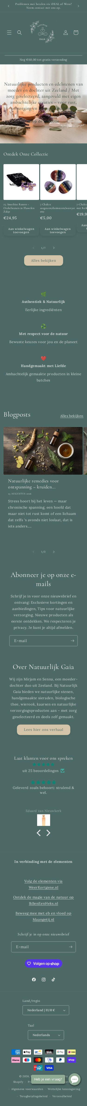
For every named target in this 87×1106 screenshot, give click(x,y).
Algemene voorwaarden (27, 1089)
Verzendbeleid (62, 1096)
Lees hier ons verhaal (43, 729)
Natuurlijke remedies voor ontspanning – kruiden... (33, 484)
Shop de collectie (43, 121)
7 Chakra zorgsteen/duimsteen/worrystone (57, 208)
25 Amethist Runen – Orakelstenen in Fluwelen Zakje (18, 208)
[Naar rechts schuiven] (54, 248)
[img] (43, 764)
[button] (9, 32)
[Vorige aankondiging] (8, 6)
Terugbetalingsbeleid (34, 1096)
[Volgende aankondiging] (78, 6)
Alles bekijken (43, 260)
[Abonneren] (72, 640)
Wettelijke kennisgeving (64, 1089)
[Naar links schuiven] (33, 248)
